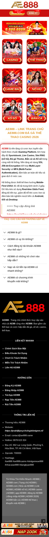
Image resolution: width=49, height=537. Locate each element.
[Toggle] (4, 233)
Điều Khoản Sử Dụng (16, 353)
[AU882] (24, 532)
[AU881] (24, 525)
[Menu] (3, 4)
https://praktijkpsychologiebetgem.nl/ (24, 431)
